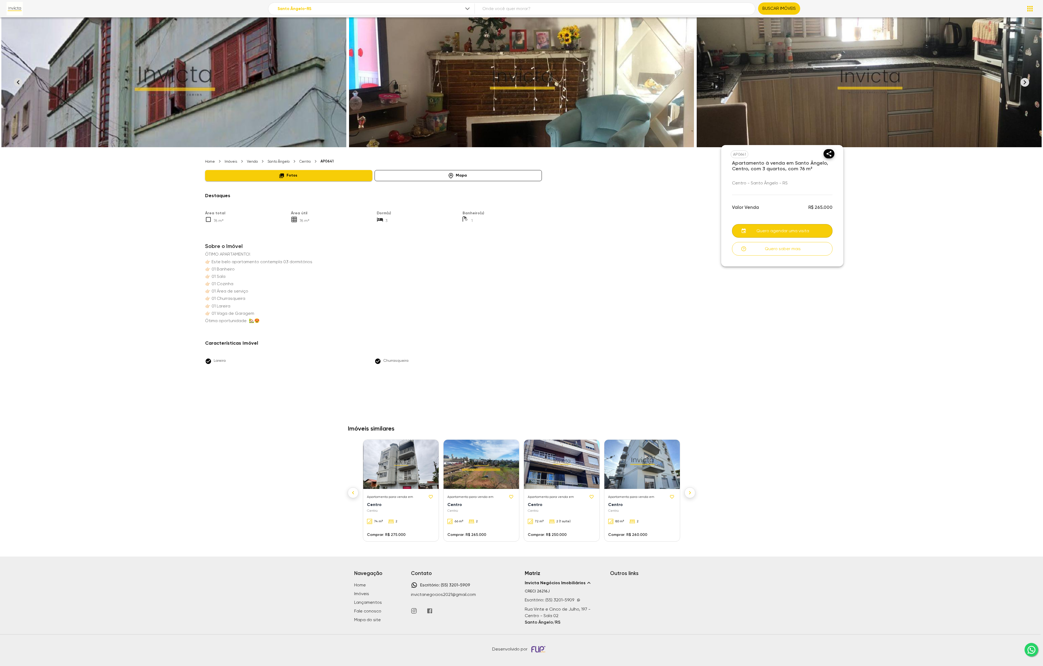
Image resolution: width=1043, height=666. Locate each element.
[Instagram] (413, 610)
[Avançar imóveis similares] (689, 492)
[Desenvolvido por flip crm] (539, 649)
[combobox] (374, 9)
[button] (288, 175)
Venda (252, 161)
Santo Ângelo (279, 161)
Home (210, 161)
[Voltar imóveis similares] (353, 492)
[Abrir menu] (1030, 8)
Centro (305, 161)
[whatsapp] (1031, 649)
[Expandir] (467, 8)
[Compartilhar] (829, 153)
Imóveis (231, 161)
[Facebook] (429, 610)
